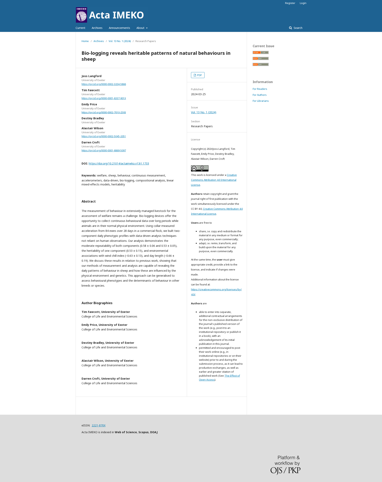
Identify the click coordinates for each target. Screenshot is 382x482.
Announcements (119, 28)
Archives (97, 28)
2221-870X (98, 425)
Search (297, 28)
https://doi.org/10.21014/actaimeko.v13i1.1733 (119, 163)
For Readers (260, 89)
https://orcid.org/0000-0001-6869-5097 (104, 150)
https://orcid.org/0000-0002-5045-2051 (104, 136)
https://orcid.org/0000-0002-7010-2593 (104, 112)
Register (290, 3)
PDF (199, 75)
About (140, 28)
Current (80, 28)
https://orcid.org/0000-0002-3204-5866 (104, 84)
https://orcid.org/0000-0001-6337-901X (104, 98)
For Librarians (261, 101)
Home (85, 41)
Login (303, 3)
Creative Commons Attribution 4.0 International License (214, 180)
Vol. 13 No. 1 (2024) (120, 41)
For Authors (260, 95)
